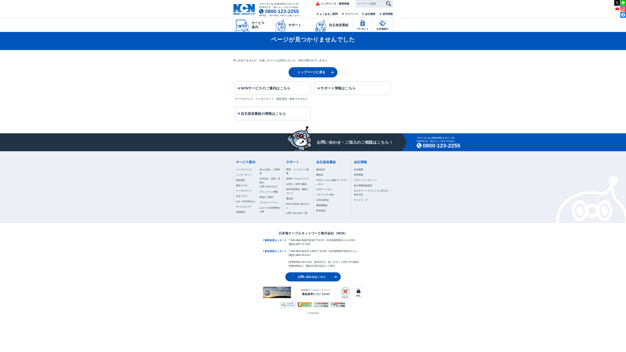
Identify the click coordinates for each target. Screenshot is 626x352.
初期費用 (240, 212)
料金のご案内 (266, 197)
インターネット (244, 174)
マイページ (351, 14)
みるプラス (241, 196)
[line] (623, 2)
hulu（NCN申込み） (246, 201)
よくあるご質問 (329, 14)
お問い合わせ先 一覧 (296, 213)
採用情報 (387, 14)
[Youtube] (617, 8)
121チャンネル (324, 189)
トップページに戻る (311, 72)
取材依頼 (320, 210)
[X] (617, 2)
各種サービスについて (297, 178)
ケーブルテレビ (244, 169)
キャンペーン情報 (269, 192)
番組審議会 (322, 205)
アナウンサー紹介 (325, 194)
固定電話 (240, 180)
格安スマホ (241, 185)
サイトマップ (361, 200)
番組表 (289, 198)
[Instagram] (623, 8)
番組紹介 (320, 169)
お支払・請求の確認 (296, 184)
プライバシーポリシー (365, 180)
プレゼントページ (269, 202)
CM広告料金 (322, 200)
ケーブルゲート (244, 190)
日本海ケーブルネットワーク (316, 292)
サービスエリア (244, 206)
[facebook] (623, 14)
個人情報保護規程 (363, 185)
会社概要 (370, 14)
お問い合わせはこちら (312, 276)
